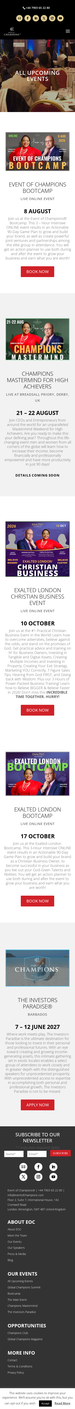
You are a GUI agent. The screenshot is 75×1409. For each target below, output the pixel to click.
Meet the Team (17, 1235)
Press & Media (17, 1254)
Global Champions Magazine (25, 1339)
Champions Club (18, 1333)
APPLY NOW (37, 1105)
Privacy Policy (16, 1372)
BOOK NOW (37, 271)
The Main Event (17, 1300)
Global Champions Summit (24, 1287)
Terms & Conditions (20, 1366)
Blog (10, 1260)
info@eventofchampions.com (26, 1195)
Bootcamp (14, 1293)
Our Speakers (16, 1248)
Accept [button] (45, 1403)
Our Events (15, 1242)
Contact (12, 1360)
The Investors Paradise (22, 1312)
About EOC (14, 1229)
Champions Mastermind (22, 1306)
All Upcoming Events (20, 1281)
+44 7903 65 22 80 (50, 1190)
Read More (62, 1403)
